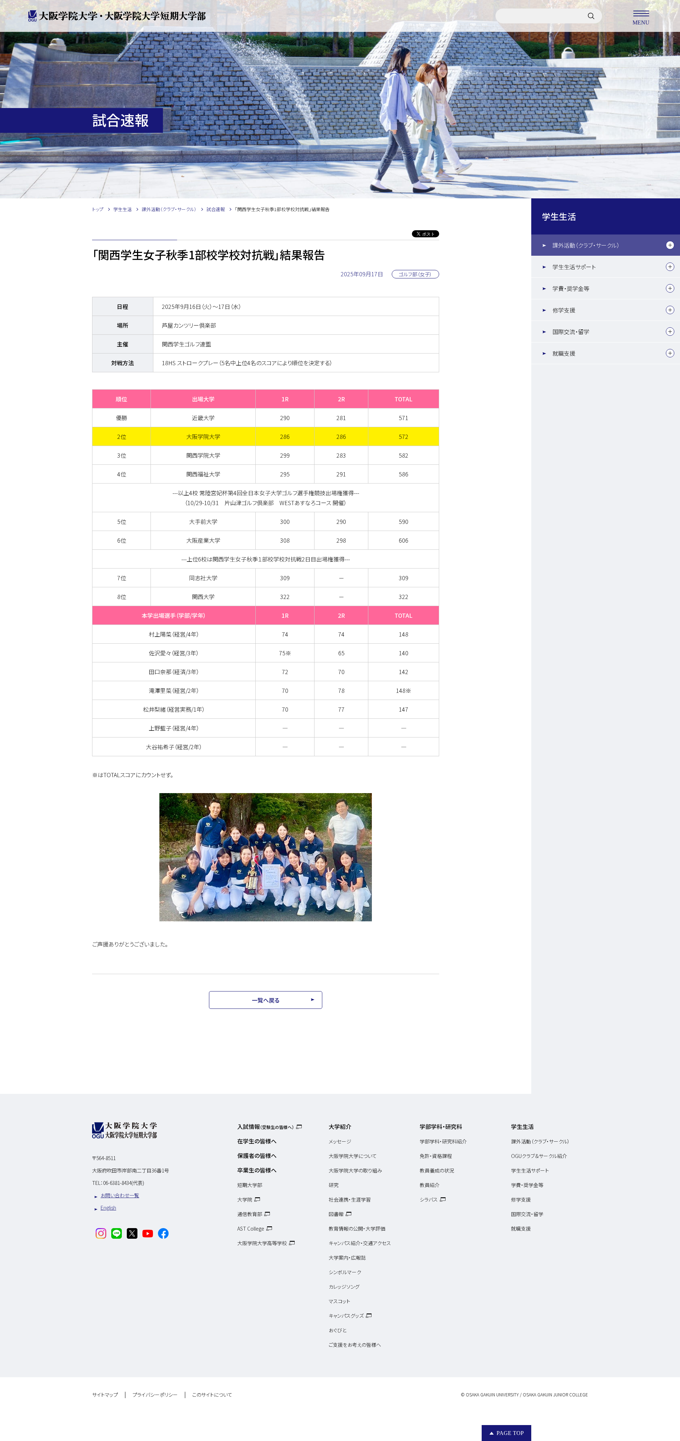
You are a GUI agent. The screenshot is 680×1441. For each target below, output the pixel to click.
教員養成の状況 (437, 1170)
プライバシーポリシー (155, 1395)
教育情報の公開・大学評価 (357, 1228)
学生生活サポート (574, 266)
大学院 (244, 1199)
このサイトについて (212, 1395)
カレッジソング (344, 1286)
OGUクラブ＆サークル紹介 (539, 1155)
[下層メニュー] (670, 245)
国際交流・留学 (570, 331)
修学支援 (563, 310)
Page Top (510, 1433)
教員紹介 (430, 1184)
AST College (250, 1228)
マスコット (339, 1301)
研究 (334, 1184)
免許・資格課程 (436, 1155)
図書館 (336, 1213)
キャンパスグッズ (346, 1315)
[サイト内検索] (591, 16)
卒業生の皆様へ (257, 1170)
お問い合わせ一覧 (120, 1195)
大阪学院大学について (353, 1155)
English (108, 1207)
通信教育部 (249, 1213)
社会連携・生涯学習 (350, 1199)
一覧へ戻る (265, 1000)
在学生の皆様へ (257, 1141)
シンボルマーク (345, 1272)
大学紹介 (340, 1126)
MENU (641, 22)
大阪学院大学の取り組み (355, 1170)
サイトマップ (105, 1395)
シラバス (429, 1199)
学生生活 (559, 216)
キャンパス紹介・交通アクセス (360, 1243)
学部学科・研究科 (441, 1126)
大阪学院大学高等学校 (262, 1243)
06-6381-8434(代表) (123, 1182)
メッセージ (340, 1141)
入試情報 (265, 1126)
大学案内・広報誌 (347, 1257)
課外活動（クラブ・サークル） (586, 245)
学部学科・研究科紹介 (443, 1141)
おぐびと (337, 1330)
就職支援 (563, 353)
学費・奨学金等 (570, 288)
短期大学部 (249, 1184)
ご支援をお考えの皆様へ (355, 1344)
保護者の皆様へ (257, 1155)
